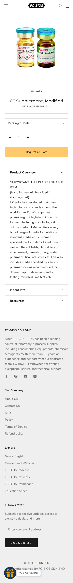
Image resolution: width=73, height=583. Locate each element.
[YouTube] (25, 376)
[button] (36, 172)
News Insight (14, 456)
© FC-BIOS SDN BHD (36, 562)
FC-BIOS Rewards (17, 477)
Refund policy (14, 434)
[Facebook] (6, 376)
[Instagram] (15, 376)
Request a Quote (36, 152)
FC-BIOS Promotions (19, 484)
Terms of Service (16, 427)
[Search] (60, 5)
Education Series (16, 491)
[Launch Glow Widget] (10, 573)
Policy (9, 420)
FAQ (8, 413)
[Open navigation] (6, 5)
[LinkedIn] (34, 376)
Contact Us (12, 406)
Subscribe (21, 542)
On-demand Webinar (19, 463)
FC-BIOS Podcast (17, 470)
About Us (11, 399)
